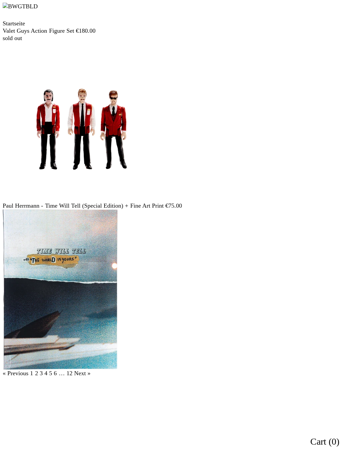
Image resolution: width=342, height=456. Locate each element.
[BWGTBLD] (36, 6)
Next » (82, 373)
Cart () (324, 441)
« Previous (15, 373)
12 (69, 373)
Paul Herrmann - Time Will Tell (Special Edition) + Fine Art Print (83, 205)
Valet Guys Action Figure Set (38, 30)
